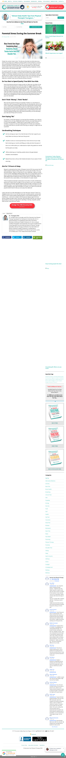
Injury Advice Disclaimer (33, 745)
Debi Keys (52, 645)
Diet (46, 497)
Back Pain (47, 486)
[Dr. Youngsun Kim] (5, 220)
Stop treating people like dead (53, 263)
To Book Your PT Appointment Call (56, 7)
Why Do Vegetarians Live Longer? (54, 53)
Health (47, 514)
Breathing (47, 492)
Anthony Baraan (53, 682)
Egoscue (54, 377)
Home (5, 1)
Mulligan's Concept (55, 380)
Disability (47, 500)
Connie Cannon (53, 609)
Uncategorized (49, 567)
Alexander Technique (49, 376)
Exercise (47, 506)
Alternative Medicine (50, 481)
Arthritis (47, 483)
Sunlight (47, 564)
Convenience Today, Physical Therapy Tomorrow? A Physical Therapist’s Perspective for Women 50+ (54, 158)
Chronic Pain (49, 377)
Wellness (47, 573)
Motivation (48, 528)
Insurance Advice (52, 379)
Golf (46, 511)
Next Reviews (54, 726)
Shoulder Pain (48, 547)
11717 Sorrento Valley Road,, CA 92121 (36, 7)
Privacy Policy (24, 745)
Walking (47, 570)
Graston (58, 377)
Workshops (34, 1)
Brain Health (48, 489)
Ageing (47, 478)
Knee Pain (47, 522)
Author (4, 213)
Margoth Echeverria (54, 717)
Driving (47, 503)
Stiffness (47, 559)
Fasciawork (27, 1)
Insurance (47, 520)
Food (46, 508)
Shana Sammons (53, 674)
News (46, 534)
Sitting (47, 550)
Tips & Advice (46, 1)
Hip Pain (47, 517)
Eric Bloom (52, 657)
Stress (46, 561)
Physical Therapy (49, 542)
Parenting (47, 539)
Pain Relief (48, 536)
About (9, 1)
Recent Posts (9, 213)
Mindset (47, 525)
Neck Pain (47, 531)
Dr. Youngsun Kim (5, 36)
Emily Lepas (52, 694)
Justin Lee (52, 669)
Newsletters (54, 1)
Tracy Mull (52, 583)
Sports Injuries (49, 556)
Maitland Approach (59, 379)
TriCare (55, 382)
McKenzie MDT (48, 380)
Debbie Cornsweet (54, 623)
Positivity (47, 545)
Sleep (46, 553)
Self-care (51, 382)
